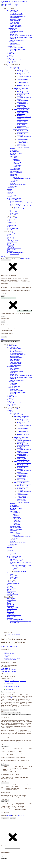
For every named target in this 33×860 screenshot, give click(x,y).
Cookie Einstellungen (10, 659)
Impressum (7, 655)
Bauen (12, 574)
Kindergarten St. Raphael (24, 484)
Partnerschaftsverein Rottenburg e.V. (20, 621)
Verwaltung (13, 383)
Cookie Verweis (27, 714)
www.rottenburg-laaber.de (8, 671)
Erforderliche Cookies (16, 713)
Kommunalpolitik (15, 368)
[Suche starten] (20, 258)
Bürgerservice (14, 389)
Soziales (12, 411)
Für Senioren (17, 533)
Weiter (2, 296)
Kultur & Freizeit (11, 598)
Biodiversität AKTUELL (16, 559)
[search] (12, 258)
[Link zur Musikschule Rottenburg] (15, 681)
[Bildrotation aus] (2, 848)
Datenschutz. (21, 815)
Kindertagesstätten (18, 414)
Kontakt (6, 652)
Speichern (12, 818)
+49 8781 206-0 (5, 668)
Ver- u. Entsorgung (15, 348)
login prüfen (4, 336)
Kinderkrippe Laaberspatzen (24, 417)
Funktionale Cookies (6, 714)
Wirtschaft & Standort (13, 582)
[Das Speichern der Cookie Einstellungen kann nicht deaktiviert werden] (1, 763)
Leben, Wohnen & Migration (15, 408)
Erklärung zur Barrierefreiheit (12, 658)
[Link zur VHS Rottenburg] (8, 689)
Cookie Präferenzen (11, 697)
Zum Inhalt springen (19, 1)
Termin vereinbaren (5, 260)
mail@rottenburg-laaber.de (8, 669)
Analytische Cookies (17, 714)
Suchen (3, 258)
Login (2, 339)
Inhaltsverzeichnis (9, 653)
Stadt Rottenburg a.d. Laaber (12, 634)
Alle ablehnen (13, 709)
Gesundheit (16, 512)
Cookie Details (4, 746)
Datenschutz (7, 656)
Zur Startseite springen (7, 1)
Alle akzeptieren (5, 709)
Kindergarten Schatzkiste (24, 463)
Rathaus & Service (12, 345)
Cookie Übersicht (5, 713)
